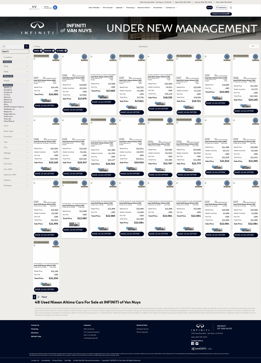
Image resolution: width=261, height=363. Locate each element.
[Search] (26, 46)
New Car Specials (90, 335)
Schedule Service (143, 329)
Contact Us (35, 325)
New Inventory (89, 329)
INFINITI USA (36, 336)
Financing (34, 329)
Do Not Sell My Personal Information (86, 360)
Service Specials (142, 332)
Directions (34, 333)
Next (44, 297)
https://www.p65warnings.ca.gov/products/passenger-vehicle (104, 355)
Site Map (68, 360)
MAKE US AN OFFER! (44, 105)
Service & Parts (142, 325)
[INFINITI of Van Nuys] (40, 7)
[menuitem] (16, 62)
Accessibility (46, 360)
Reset (5, 51)
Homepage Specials (91, 338)
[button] (55, 7)
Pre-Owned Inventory (92, 332)
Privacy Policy (57, 360)
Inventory (87, 325)
